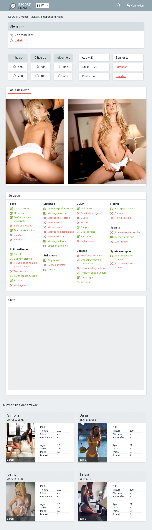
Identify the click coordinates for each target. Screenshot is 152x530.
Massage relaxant (57, 241)
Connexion (137, 5)
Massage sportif (56, 236)
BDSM (84, 217)
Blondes (121, 76)
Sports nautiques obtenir (124, 265)
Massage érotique (57, 213)
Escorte (18, 254)
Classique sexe (22, 208)
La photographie (23, 258)
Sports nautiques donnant (124, 257)
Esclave (85, 222)
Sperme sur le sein (124, 237)
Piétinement (87, 241)
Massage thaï (55, 222)
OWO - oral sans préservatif (22, 219)
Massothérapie (56, 227)
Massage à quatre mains (61, 231)
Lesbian (52, 269)
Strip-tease (53, 260)
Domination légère (91, 213)
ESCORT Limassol (18, 16)
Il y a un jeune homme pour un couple (25, 264)
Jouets (18, 235)
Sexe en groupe (22, 225)
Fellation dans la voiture (93, 272)
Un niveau (19, 213)
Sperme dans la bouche (127, 232)
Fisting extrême (123, 217)
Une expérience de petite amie (91, 261)
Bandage (86, 236)
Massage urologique (59, 217)
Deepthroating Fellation (93, 268)
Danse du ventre (56, 265)
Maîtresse (86, 208)
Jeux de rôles (88, 231)
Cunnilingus (87, 277)
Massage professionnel (60, 208)
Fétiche (18, 239)
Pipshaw (18, 280)
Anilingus (86, 282)
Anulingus (19, 285)
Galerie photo (19, 90)
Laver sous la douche (25, 275)
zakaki (35, 16)
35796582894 (24, 35)
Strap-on (85, 227)
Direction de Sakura (58, 245)
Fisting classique (124, 208)
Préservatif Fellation (91, 255)
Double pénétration (24, 230)
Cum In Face (121, 241)
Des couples (21, 271)
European (121, 67)
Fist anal (119, 213)
